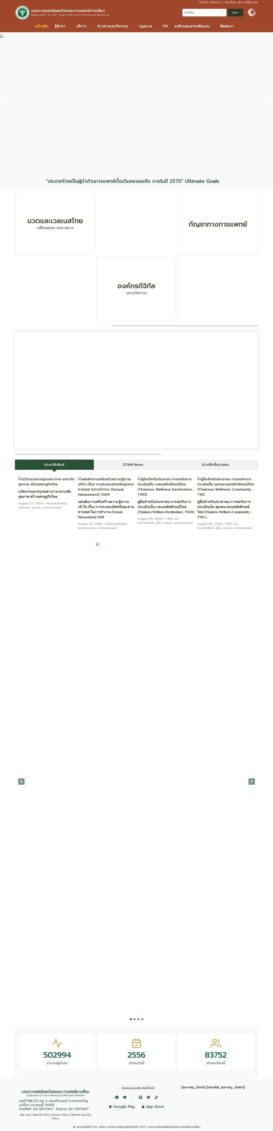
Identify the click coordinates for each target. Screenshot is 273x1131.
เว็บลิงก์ (203, 2)
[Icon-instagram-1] (132, 1097)
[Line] (140, 1097)
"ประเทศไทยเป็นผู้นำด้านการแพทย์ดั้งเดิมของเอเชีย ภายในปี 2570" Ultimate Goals (132, 181)
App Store (155, 1106)
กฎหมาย (145, 26)
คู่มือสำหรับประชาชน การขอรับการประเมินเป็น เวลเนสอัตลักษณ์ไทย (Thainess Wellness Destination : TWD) (166, 507)
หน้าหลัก (41, 26)
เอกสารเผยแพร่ (51, 507)
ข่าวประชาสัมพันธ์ (56, 503)
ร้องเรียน (230, 2)
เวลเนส (167, 523)
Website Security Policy (71, 1116)
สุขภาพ (36, 507)
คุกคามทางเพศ (87, 528)
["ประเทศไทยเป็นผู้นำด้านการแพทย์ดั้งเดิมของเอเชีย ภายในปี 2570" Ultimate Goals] (224, 181)
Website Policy (41, 1115)
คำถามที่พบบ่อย (248, 2)
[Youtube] (124, 1097)
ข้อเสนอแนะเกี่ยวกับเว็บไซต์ (138, 1088)
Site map (25, 1115)
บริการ (81, 26)
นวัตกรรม (24, 507)
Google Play (124, 1106)
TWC (229, 524)
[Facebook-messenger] (116, 1097)
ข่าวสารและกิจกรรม (112, 26)
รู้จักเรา (60, 26)
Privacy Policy (60, 1115)
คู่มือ (158, 523)
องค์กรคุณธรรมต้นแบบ (191, 26)
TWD (169, 519)
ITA (165, 26)
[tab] (54, 465)
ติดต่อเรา (216, 2)
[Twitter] (148, 1097)
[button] (62, 26)
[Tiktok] (156, 1097)
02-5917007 (43, 1109)
